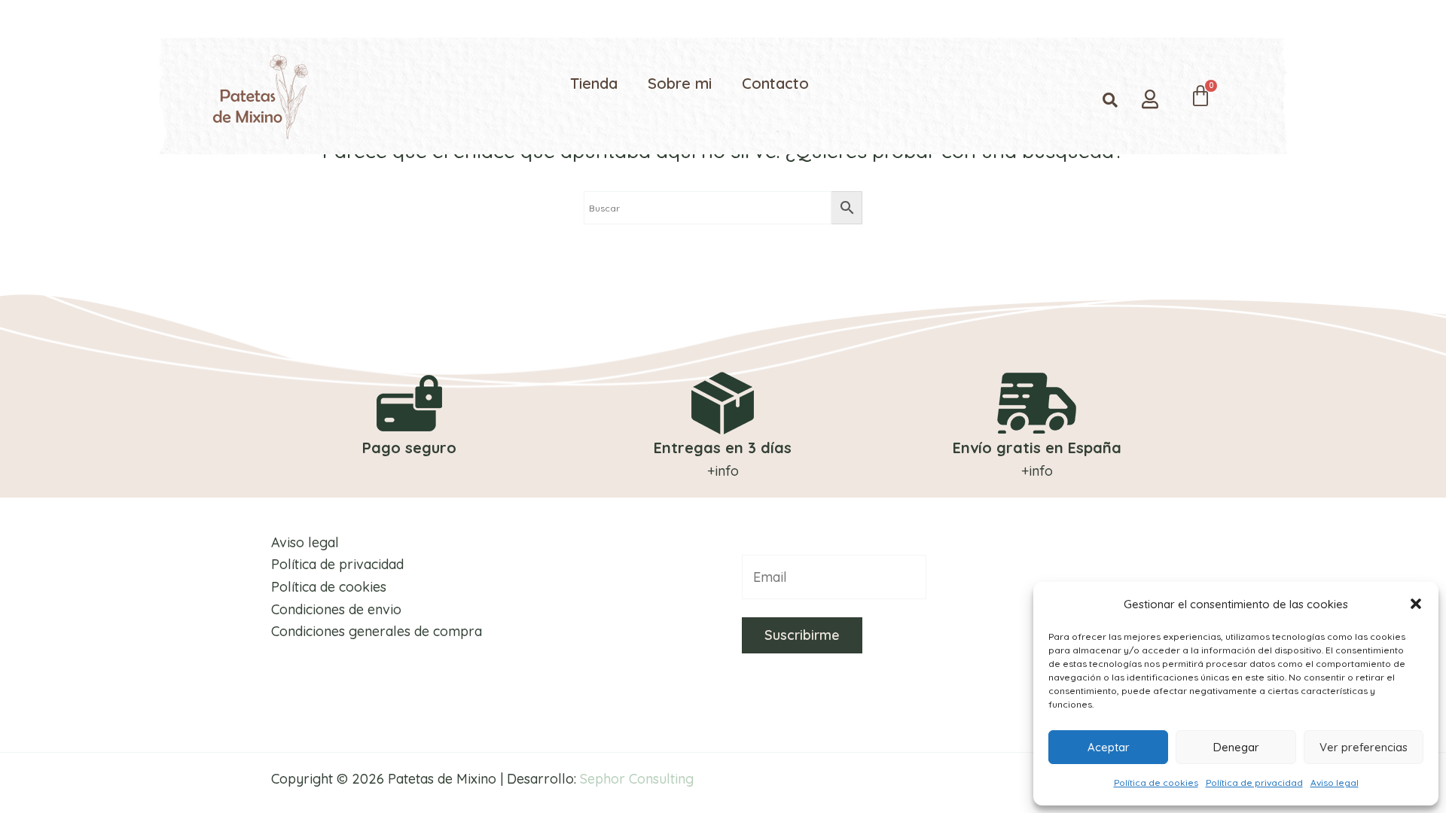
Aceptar (1109, 747)
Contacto (775, 83)
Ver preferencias (1363, 747)
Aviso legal (1334, 782)
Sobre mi (680, 83)
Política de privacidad (1254, 782)
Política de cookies (1156, 782)
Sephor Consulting (637, 778)
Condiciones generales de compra (376, 631)
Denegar (1236, 747)
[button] (1415, 603)
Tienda (594, 83)
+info (723, 471)
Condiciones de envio (336, 609)
